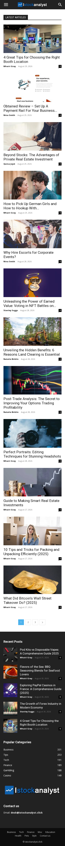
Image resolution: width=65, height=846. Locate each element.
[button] (5, 4)
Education (50, 832)
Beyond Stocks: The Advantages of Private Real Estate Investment (31, 157)
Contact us (45, 835)
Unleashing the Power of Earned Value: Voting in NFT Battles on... (29, 303)
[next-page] (42, 622)
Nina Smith (9, 115)
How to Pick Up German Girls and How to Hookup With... (30, 206)
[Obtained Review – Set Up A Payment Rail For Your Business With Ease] (32, 87)
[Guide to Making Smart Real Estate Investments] (32, 482)
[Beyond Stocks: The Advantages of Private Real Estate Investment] (32, 136)
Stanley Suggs (10, 310)
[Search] (60, 4)
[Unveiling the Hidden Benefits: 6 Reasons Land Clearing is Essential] (32, 331)
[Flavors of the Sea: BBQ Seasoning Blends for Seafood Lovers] (10, 672)
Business (11, 832)
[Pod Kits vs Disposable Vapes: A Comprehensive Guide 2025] (10, 655)
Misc (40, 832)
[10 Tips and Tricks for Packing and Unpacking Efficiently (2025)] (32, 531)
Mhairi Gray (9, 66)
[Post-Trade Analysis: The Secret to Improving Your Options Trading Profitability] (32, 380)
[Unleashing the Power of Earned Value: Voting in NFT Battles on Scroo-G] (32, 282)
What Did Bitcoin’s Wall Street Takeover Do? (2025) (27, 600)
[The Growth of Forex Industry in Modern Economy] (10, 709)
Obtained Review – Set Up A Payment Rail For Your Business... (30, 108)
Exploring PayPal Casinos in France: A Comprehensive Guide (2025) (40, 689)
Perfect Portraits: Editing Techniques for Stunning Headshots (32, 454)
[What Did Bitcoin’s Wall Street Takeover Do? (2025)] (32, 579)
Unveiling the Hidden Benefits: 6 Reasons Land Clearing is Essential (31, 352)
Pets (27, 835)
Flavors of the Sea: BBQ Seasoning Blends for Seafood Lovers (40, 670)
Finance (30, 832)
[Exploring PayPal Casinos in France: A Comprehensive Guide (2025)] (10, 690)
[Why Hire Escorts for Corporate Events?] (32, 234)
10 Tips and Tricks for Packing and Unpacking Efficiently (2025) (31, 552)
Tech (21, 832)
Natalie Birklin (11, 359)
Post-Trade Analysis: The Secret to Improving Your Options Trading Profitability (31, 403)
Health (18, 835)
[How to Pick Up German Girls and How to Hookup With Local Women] (32, 185)
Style (34, 835)
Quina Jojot (9, 164)
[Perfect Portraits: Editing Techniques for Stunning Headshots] (32, 433)
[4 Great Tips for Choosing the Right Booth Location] (32, 39)
